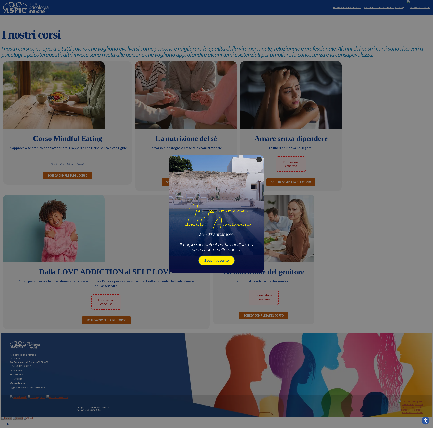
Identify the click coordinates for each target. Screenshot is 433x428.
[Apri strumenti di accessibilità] (425, 420)
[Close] (259, 159)
